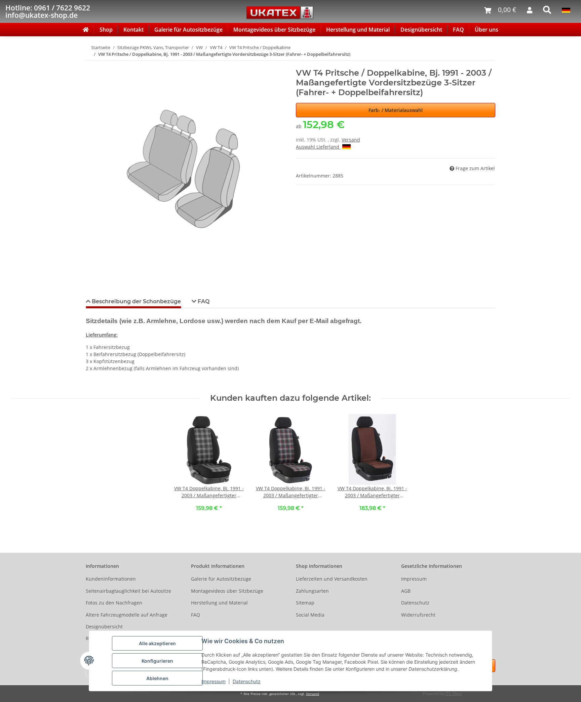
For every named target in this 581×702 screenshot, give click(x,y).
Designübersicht (421, 29)
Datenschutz (247, 681)
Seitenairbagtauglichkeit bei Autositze (128, 591)
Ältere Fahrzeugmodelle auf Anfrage (126, 615)
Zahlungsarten (312, 591)
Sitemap (305, 602)
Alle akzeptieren (157, 643)
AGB (406, 591)
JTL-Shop (454, 693)
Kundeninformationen (111, 579)
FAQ (458, 29)
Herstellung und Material (358, 29)
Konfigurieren (157, 661)
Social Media (310, 615)
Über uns (486, 29)
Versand (351, 139)
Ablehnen (157, 678)
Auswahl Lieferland (318, 147)
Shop (106, 29)
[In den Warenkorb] (91, 64)
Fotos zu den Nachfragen (114, 602)
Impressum (213, 681)
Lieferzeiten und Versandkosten (331, 579)
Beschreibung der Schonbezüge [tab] (135, 301)
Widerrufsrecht (418, 615)
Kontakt (133, 29)
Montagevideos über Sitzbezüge (274, 29)
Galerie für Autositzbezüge (188, 29)
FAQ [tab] (202, 301)
